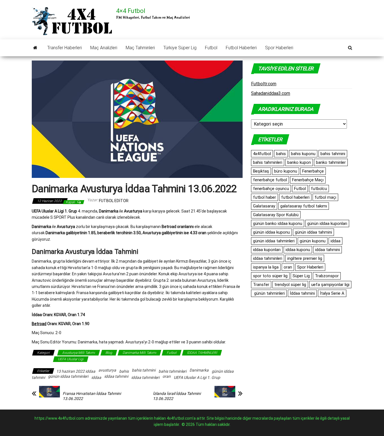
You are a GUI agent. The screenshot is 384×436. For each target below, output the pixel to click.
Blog (108, 353)
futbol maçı (325, 197)
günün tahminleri (269, 293)
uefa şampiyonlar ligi (330, 284)
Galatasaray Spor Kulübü (276, 214)
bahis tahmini (143, 370)
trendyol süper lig (290, 284)
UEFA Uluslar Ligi (70, 359)
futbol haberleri (295, 197)
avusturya (107, 370)
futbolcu (319, 188)
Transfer (261, 284)
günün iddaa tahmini (313, 232)
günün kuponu (313, 240)
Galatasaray (264, 206)
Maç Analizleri (103, 47)
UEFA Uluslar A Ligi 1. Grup (197, 377)
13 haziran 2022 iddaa (75, 371)
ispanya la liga (266, 267)
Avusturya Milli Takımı (78, 353)
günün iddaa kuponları (327, 223)
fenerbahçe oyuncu (271, 188)
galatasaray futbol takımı (303, 206)
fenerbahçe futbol (270, 179)
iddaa (96, 377)
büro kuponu (285, 171)
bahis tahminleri (172, 371)
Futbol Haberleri (241, 47)
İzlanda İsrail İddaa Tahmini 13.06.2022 (177, 396)
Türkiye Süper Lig (179, 47)
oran (166, 376)
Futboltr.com (263, 83)
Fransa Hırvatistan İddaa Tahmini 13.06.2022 (92, 396)
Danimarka (199, 370)
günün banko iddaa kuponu (277, 223)
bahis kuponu (303, 153)
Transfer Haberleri (64, 47)
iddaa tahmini (116, 376)
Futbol (211, 47)
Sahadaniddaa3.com (270, 93)
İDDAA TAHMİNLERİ (202, 353)
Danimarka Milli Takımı (139, 353)
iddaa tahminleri (145, 377)
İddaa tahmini (302, 293)
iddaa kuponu (298, 249)
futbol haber (264, 197)
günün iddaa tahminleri (68, 376)
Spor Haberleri (279, 47)
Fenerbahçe (313, 171)
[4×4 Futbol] (35, 47)
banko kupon (299, 162)
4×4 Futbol (130, 10)
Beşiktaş (261, 171)
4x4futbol (262, 153)
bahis (124, 371)
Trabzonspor (327, 275)
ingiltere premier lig (304, 258)
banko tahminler (331, 162)
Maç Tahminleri (140, 47)
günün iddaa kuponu (271, 232)
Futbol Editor (113, 200)
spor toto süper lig (270, 275)
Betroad (39, 323)
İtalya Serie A (332, 293)
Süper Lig (301, 275)
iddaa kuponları (267, 249)
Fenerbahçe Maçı (308, 179)
